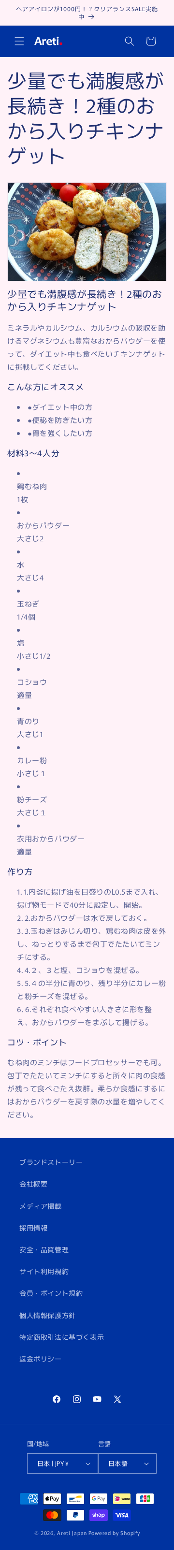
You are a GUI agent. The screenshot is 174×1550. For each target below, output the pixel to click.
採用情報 (33, 1227)
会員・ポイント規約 (51, 1293)
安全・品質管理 (44, 1249)
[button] (19, 41)
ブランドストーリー (51, 1162)
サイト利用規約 (44, 1271)
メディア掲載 (40, 1206)
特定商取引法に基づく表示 (61, 1337)
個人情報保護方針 (47, 1315)
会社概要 (33, 1183)
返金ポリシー (40, 1358)
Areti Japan (72, 1532)
